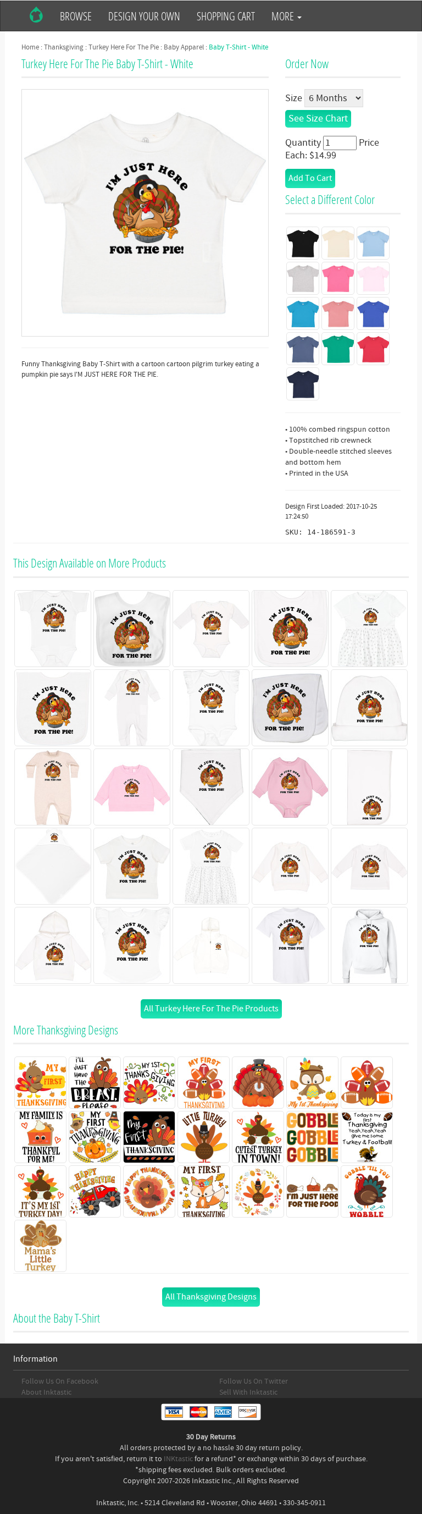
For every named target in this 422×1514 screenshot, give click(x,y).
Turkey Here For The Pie (123, 47)
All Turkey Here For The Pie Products (211, 1008)
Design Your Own (144, 16)
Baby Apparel (184, 47)
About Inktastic (46, 1392)
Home (30, 47)
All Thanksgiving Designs (211, 1296)
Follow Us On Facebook (59, 1381)
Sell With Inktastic (248, 1392)
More (283, 16)
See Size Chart (318, 118)
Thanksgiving (64, 47)
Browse (76, 16)
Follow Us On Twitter (253, 1381)
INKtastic (178, 1459)
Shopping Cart (226, 16)
